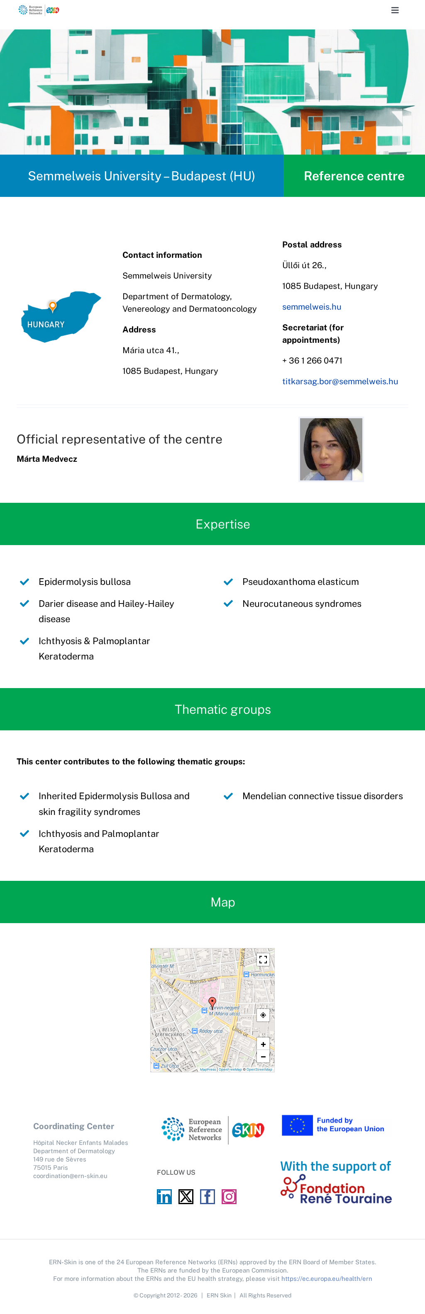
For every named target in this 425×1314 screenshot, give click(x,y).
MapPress (208, 1069)
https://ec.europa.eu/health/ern (326, 1278)
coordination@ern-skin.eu (70, 1175)
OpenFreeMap (230, 1069)
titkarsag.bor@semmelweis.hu (340, 381)
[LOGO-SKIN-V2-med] (39, 8)
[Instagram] (229, 1196)
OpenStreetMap (259, 1069)
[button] (212, 1003)
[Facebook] (207, 1196)
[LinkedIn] (164, 1196)
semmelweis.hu (312, 307)
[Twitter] (185, 1196)
